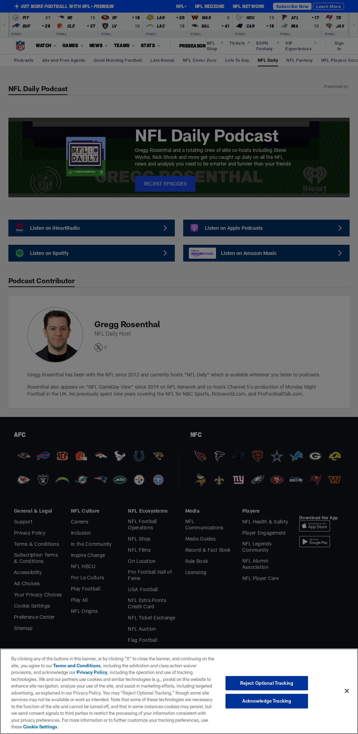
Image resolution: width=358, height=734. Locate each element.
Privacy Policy (92, 672)
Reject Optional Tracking (266, 683)
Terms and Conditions (77, 665)
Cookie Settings (40, 726)
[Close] (347, 690)
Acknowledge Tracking (267, 701)
